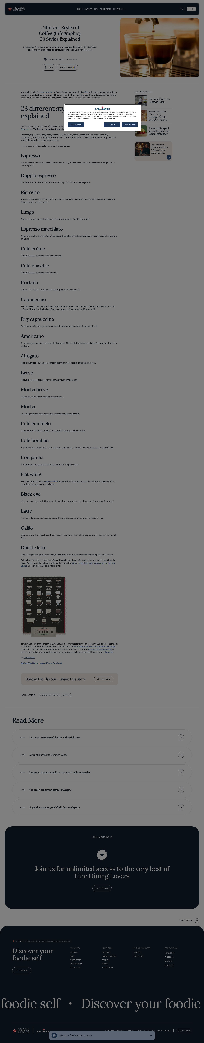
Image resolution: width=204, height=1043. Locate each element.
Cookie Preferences (76, 124)
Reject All (112, 124)
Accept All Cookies (130, 124)
